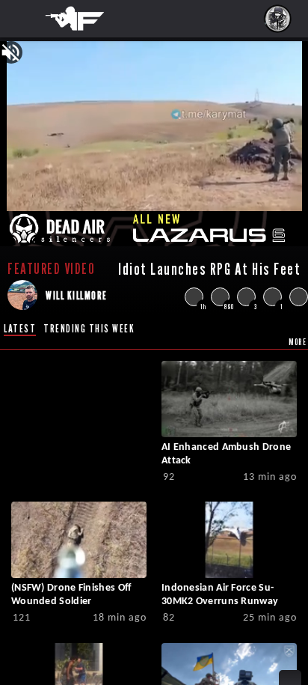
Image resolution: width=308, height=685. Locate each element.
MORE (298, 341)
